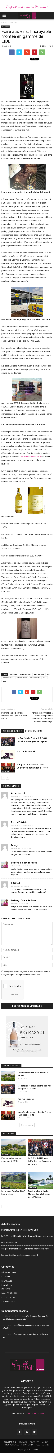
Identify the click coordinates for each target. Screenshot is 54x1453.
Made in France (8, 678)
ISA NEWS (5, 27)
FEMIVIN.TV (6, 1285)
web (4, 681)
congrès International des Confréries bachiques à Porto (25, 1249)
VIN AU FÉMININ (8, 1301)
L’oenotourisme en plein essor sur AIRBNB (19, 1230)
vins (44, 678)
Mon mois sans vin (26, 751)
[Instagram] (27, 1432)
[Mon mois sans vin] (8, 754)
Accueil (4, 22)
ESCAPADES (6, 1280)
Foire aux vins (25, 674)
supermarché (35, 678)
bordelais (13, 674)
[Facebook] (19, 1432)
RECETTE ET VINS (9, 1297)
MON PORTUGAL (9, 1293)
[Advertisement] (27, 66)
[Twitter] (34, 1432)
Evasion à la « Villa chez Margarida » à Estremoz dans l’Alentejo (39, 1194)
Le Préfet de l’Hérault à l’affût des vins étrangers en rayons (39, 1161)
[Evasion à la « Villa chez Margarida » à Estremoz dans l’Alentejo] (40, 1180)
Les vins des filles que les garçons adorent (19, 1255)
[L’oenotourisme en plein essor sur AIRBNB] (8, 1076)
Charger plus (26, 1125)
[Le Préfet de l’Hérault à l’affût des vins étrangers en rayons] (8, 741)
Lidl (48, 674)
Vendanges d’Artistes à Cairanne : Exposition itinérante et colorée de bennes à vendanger (42, 717)
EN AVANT (5, 745)
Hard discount (39, 674)
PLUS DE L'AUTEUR (33, 731)
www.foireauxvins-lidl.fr (30, 456)
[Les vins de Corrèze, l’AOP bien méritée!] (13, 1180)
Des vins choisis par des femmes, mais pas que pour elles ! (14, 716)
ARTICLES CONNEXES (12, 731)
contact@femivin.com (34, 1413)
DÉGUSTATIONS (8, 1272)
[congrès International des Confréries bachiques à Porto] (8, 767)
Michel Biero (22, 678)
